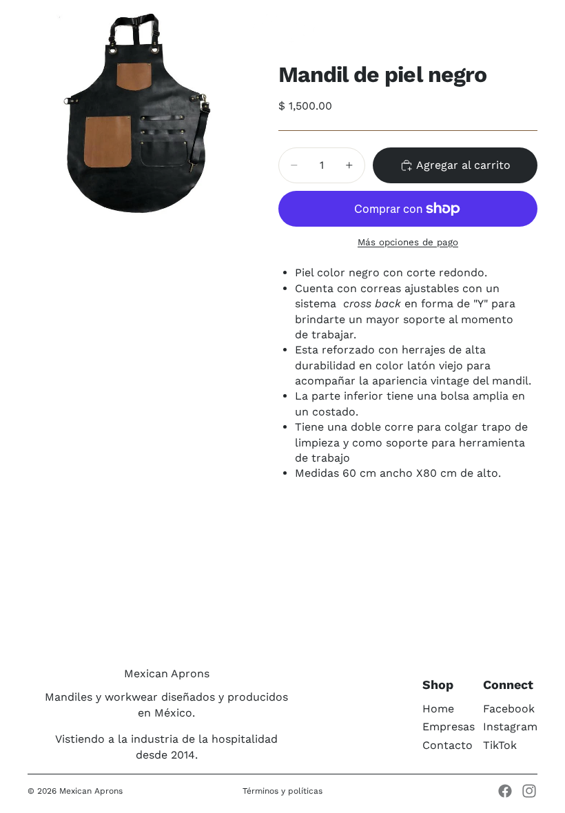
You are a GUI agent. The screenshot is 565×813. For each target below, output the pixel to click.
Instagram (510, 726)
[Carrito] (548, 24)
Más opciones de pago (408, 242)
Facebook (509, 708)
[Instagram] (529, 791)
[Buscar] (45, 24)
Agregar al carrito (463, 165)
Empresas (448, 726)
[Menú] (16, 24)
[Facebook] (505, 791)
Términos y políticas (282, 791)
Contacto (447, 745)
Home (438, 708)
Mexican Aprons (91, 791)
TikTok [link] (500, 745)
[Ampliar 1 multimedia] (136, 109)
